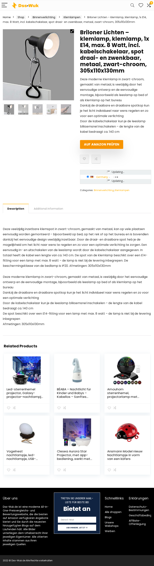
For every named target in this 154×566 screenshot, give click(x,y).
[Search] (132, 5)
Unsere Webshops (112, 524)
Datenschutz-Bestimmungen (139, 508)
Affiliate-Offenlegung (137, 522)
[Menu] (4, 5)
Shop (21, 17)
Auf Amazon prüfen (101, 144)
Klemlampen (72, 17)
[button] (72, 31)
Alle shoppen (113, 512)
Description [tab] (15, 209)
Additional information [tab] (48, 209)
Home (7, 17)
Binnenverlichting (44, 17)
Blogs (108, 517)
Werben (110, 531)
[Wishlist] (141, 5)
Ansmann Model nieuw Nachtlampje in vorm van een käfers (125, 455)
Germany (102, 177)
